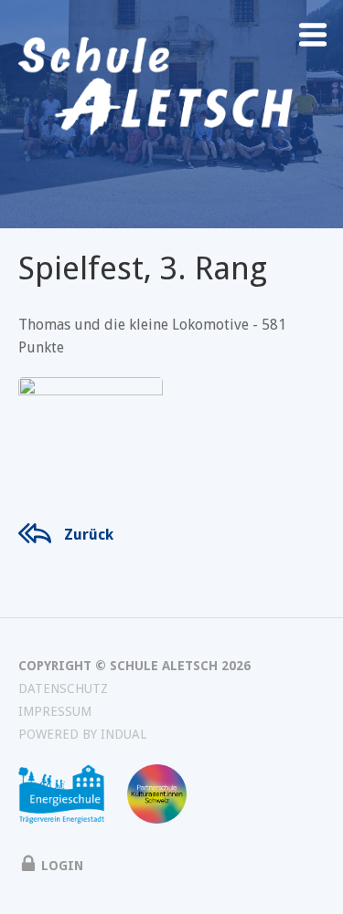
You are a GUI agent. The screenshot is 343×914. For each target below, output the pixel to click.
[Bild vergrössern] (90, 425)
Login (62, 865)
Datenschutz (63, 688)
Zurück (88, 534)
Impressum (54, 711)
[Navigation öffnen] (313, 34)
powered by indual (82, 734)
